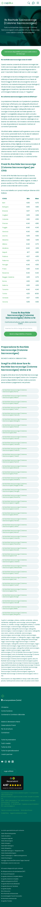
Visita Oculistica (6, 836)
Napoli (4, 252)
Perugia (5, 265)
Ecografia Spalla (6, 888)
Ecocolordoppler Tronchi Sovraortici (11, 896)
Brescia (5, 211)
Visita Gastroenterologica (8, 853)
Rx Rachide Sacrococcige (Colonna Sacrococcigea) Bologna (15, 420)
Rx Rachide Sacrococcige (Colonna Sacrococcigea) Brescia (15, 467)
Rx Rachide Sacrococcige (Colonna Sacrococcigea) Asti (15, 578)
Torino (4, 293)
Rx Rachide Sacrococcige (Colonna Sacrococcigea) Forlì (15, 555)
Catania (5, 219)
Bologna (5, 207)
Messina (5, 240)
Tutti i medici (6, 743)
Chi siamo (4, 707)
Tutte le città (6, 747)
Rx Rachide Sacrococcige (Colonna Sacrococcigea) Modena (15, 478)
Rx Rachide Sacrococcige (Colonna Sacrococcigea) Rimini (15, 514)
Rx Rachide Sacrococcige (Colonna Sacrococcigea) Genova (15, 414)
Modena (5, 248)
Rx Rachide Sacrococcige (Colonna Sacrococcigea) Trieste (15, 455)
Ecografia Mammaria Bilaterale (10, 884)
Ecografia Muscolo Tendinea (9, 886)
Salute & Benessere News (10, 722)
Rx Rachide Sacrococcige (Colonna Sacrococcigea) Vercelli (15, 602)
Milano (4, 244)
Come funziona (6, 711)
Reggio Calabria (8, 277)
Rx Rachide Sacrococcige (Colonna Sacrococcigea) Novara (15, 549)
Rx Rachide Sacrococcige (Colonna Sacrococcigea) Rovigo (15, 596)
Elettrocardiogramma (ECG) (9, 881)
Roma (4, 281)
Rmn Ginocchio (5, 891)
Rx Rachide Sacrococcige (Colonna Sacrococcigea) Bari (15, 432)
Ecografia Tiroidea (6, 901)
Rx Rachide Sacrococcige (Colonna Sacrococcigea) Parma (15, 461)
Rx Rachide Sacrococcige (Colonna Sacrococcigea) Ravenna (15, 496)
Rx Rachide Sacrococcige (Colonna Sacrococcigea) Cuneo (15, 584)
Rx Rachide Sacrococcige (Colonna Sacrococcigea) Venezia (15, 443)
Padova (5, 256)
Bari (3, 203)
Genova (5, 231)
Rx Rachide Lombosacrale (8, 898)
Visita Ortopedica (6, 848)
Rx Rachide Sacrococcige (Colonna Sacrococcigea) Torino (15, 408)
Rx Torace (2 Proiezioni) (7, 874)
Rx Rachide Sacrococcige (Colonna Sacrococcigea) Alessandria (15, 566)
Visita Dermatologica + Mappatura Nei (12, 850)
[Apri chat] (33, 3)
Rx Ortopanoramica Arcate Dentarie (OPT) (13, 871)
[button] (38, 3)
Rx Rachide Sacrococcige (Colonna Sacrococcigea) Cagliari (15, 502)
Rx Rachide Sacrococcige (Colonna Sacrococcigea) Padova (15, 449)
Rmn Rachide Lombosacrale (9, 893)
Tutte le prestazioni (8, 740)
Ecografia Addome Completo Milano (12, 876)
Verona (5, 302)
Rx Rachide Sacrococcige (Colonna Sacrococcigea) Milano (15, 396)
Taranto (5, 289)
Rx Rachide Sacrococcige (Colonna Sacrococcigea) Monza (15, 531)
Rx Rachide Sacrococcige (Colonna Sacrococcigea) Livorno (15, 508)
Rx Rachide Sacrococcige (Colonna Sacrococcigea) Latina (15, 525)
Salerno (5, 285)
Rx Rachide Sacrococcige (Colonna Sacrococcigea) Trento (15, 572)
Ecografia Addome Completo (9, 879)
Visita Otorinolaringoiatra (8, 833)
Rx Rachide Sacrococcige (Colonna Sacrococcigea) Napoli (15, 402)
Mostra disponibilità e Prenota (20, 334)
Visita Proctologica (6, 858)
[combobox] (20, 328)
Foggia (4, 227)
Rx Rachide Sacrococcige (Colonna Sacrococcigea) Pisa (15, 590)
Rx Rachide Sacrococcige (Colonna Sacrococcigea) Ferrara (15, 520)
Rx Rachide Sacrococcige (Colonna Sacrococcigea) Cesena (15, 561)
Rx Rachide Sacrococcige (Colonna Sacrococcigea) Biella (15, 607)
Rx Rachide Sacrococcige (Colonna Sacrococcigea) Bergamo (15, 613)
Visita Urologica (5, 843)
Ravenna (5, 273)
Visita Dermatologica (7, 846)
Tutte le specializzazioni (10, 751)
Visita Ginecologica (7, 841)
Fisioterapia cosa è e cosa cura (10, 863)
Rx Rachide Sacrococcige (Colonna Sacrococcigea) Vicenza (15, 537)
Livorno (5, 236)
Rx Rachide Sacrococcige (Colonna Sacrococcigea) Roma (15, 391)
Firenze (5, 223)
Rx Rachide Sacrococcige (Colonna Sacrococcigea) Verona (15, 437)
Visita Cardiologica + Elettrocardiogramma (14, 855)
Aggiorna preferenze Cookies (18, 813)
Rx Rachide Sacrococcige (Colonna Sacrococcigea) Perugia (15, 490)
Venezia (5, 298)
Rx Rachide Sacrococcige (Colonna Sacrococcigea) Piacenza (15, 543)
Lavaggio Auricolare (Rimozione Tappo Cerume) (15, 860)
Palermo (5, 260)
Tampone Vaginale (6, 838)
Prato (4, 269)
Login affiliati (8, 771)
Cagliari (5, 215)
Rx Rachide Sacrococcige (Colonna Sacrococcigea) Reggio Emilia (15, 484)
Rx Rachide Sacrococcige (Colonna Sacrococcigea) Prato (15, 473)
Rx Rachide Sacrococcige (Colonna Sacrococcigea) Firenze (15, 426)
